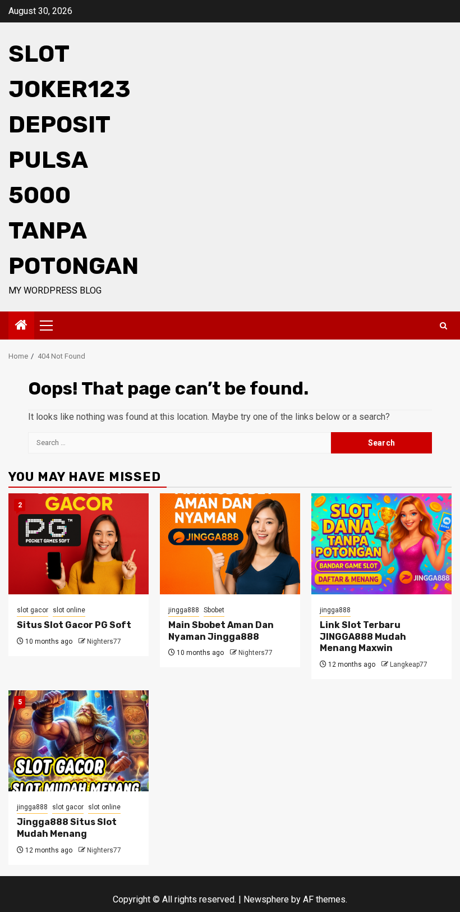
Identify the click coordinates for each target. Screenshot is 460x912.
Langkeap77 (408, 664)
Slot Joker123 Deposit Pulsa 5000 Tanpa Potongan (73, 160)
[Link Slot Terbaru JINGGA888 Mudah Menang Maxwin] (381, 543)
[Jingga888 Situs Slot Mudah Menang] (78, 740)
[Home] (21, 326)
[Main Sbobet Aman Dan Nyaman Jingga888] (230, 543)
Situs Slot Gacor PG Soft (74, 625)
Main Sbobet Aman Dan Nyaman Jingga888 (221, 631)
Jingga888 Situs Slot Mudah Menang (67, 828)
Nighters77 (104, 641)
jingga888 (183, 610)
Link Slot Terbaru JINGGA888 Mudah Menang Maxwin (363, 637)
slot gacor (32, 610)
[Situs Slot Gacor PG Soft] (78, 543)
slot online (69, 610)
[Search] (443, 326)
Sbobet (214, 610)
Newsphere (266, 899)
